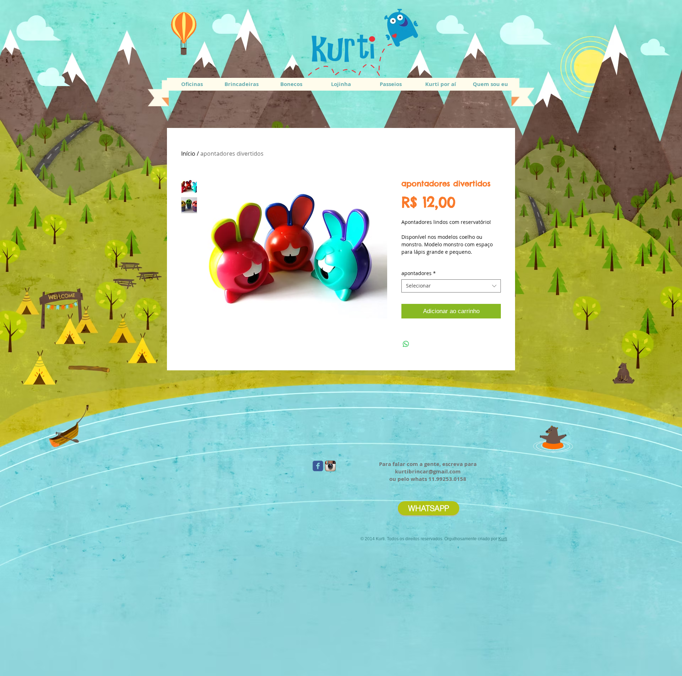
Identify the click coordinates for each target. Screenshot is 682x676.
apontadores (418, 273)
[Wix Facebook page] (318, 466)
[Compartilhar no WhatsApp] (406, 344)
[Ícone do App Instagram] (330, 466)
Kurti (502, 538)
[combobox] (451, 285)
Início (188, 153)
